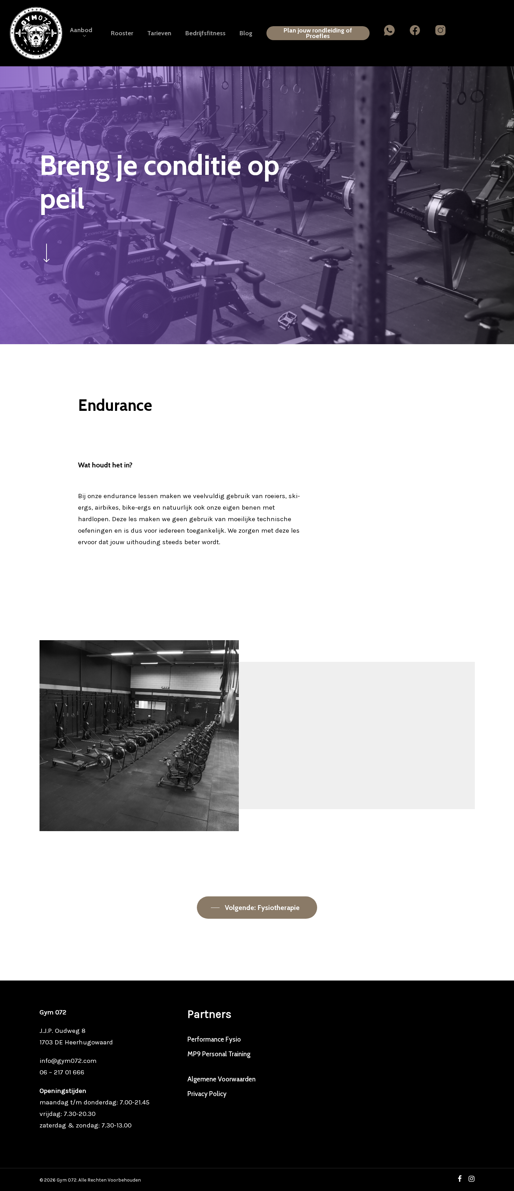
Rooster (122, 33)
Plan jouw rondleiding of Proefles (318, 33)
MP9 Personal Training (218, 1054)
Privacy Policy (207, 1094)
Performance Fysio (214, 1039)
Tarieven (159, 33)
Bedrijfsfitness (205, 33)
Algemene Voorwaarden (221, 1079)
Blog (246, 33)
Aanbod (81, 30)
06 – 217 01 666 (62, 1072)
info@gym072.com (68, 1061)
